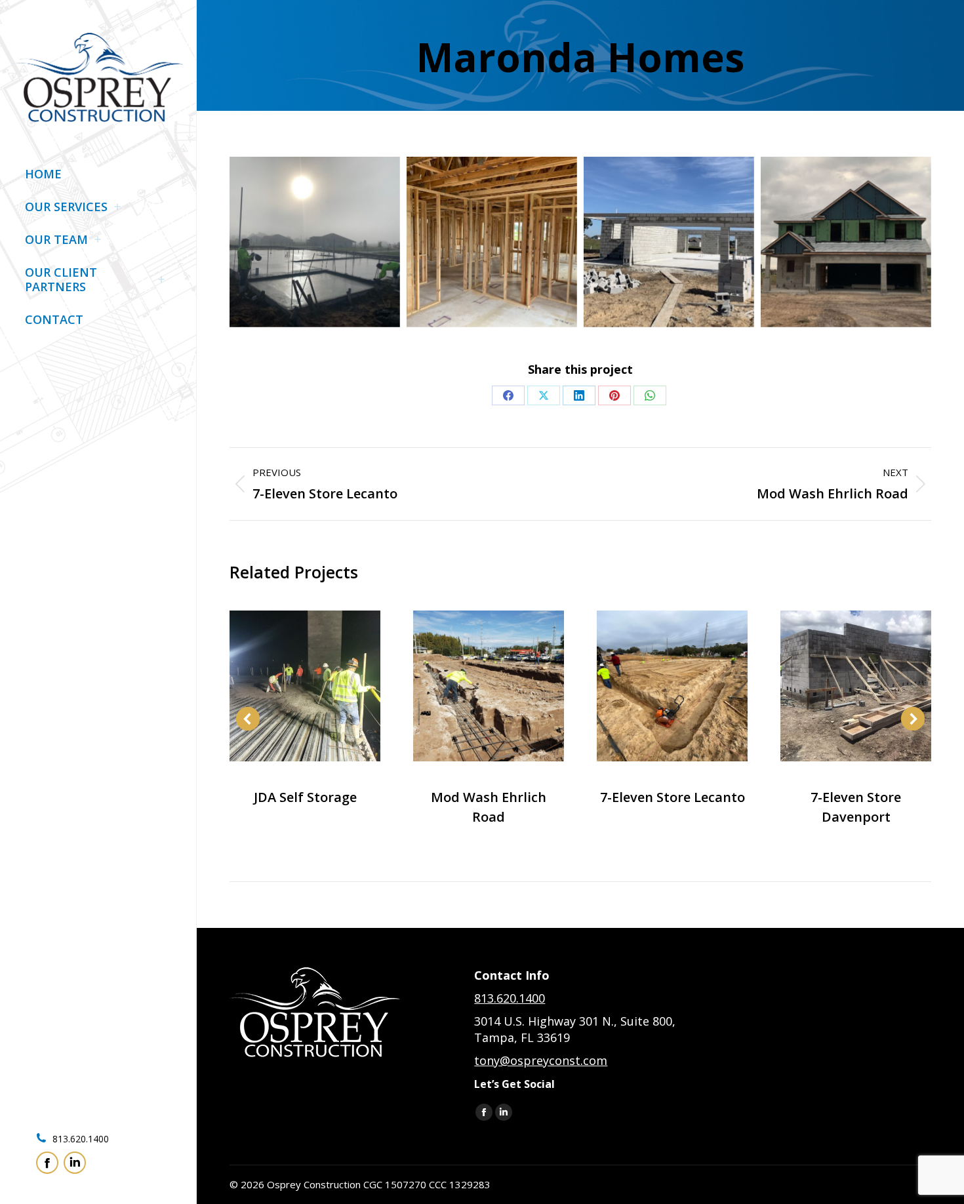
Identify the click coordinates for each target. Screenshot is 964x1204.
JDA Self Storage (305, 797)
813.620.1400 (79, 1139)
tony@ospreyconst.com (540, 1060)
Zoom (287, 686)
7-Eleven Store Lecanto (672, 797)
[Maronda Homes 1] (846, 242)
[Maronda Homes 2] (492, 242)
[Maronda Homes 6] (669, 242)
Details (322, 686)
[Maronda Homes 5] (315, 242)
